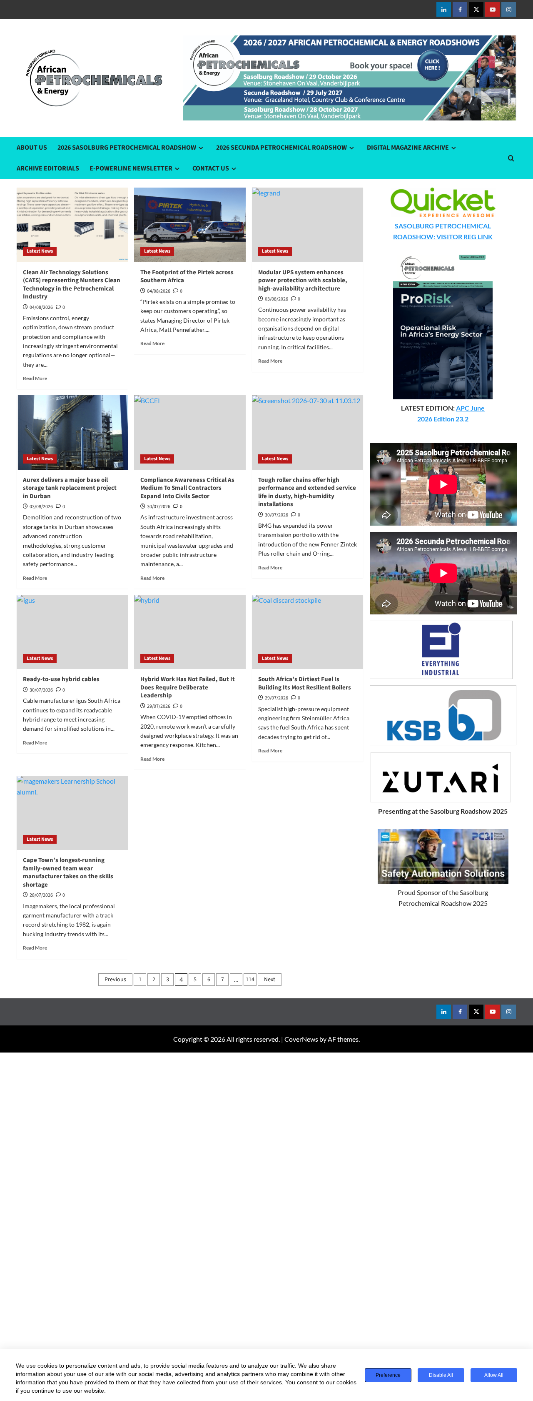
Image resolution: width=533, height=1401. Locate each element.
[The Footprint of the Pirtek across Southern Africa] (189, 225)
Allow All (493, 1375)
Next (269, 979)
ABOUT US (32, 147)
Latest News (40, 251)
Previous (115, 979)
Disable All (441, 1375)
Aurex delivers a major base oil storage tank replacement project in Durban (70, 488)
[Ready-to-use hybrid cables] (72, 632)
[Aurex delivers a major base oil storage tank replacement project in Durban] (72, 432)
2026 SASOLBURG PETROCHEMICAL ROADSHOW (126, 147)
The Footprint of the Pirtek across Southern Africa (187, 276)
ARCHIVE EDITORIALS (48, 168)
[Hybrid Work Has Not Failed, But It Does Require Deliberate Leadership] (189, 632)
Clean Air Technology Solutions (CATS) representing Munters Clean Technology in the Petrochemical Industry (71, 284)
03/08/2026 (41, 506)
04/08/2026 (41, 307)
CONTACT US (210, 168)
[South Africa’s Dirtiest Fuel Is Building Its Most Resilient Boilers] (307, 632)
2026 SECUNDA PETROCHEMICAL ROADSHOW (281, 147)
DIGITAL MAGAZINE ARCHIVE (408, 147)
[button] (511, 158)
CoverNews (301, 1039)
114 (250, 979)
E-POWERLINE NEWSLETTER (131, 168)
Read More (35, 378)
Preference (388, 1375)
